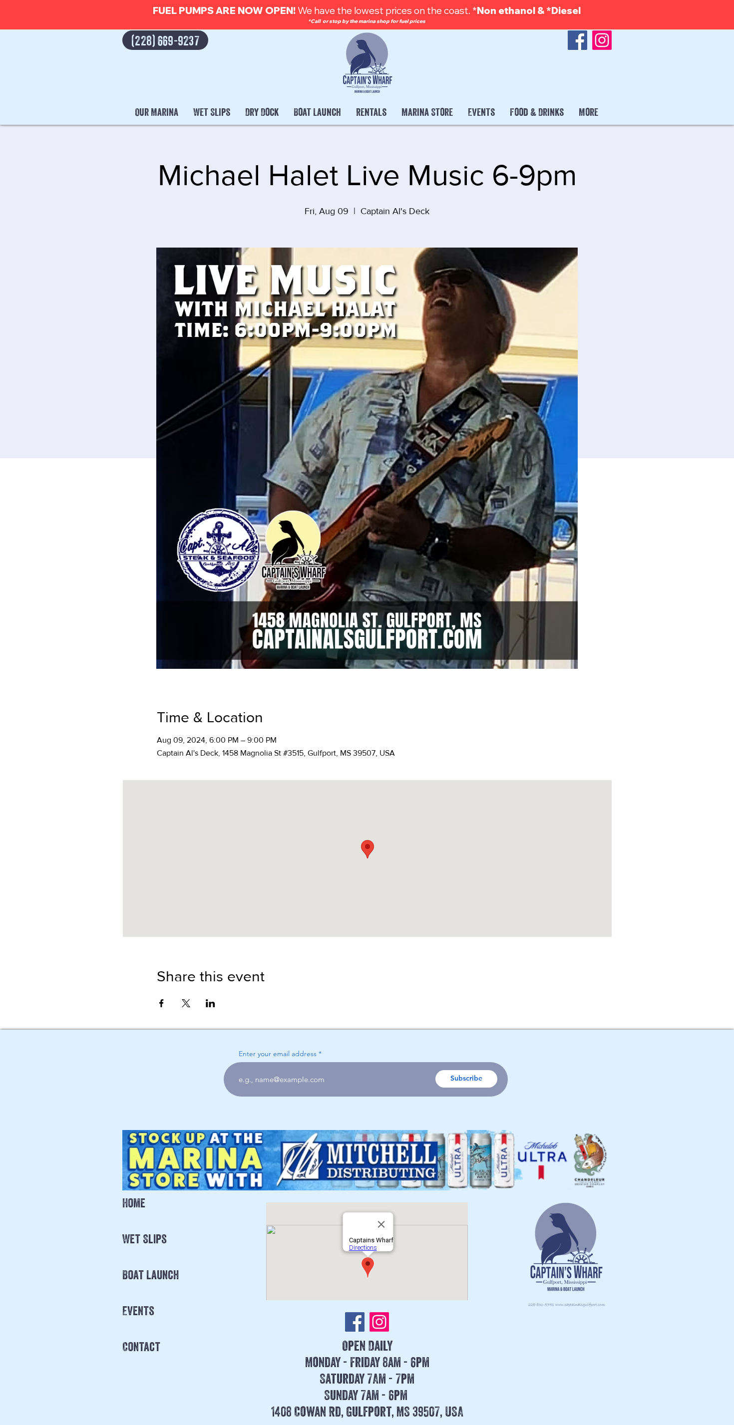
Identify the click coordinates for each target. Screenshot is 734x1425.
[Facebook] (577, 40)
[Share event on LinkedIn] (210, 1003)
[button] (156, 112)
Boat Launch (150, 1274)
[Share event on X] (186, 1003)
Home (133, 1202)
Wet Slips (144, 1238)
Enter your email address (278, 1053)
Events (138, 1310)
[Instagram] (602, 40)
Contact (141, 1346)
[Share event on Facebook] (161, 1003)
